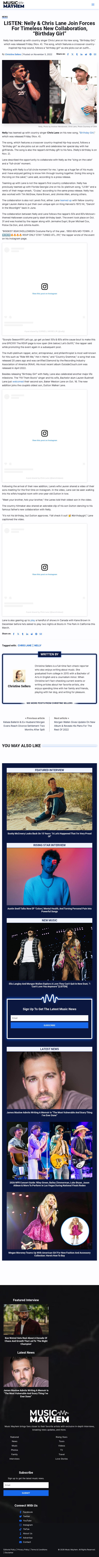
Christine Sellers (19, 686)
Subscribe (49, 1025)
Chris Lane (25, 645)
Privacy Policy (23, 1549)
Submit (26, 1493)
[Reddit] (86, 54)
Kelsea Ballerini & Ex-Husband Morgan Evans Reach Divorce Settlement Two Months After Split (24, 726)
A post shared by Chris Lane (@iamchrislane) (44, 478)
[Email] (95, 54)
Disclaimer (9, 1552)
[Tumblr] (77, 54)
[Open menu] (93, 4)
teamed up (66, 200)
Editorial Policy (9, 1549)
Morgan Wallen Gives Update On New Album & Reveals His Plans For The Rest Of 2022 (74, 726)
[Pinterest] (90, 54)
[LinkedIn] (81, 54)
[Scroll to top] (92, 1551)
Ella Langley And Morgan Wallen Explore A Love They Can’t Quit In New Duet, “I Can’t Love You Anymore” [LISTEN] (49, 985)
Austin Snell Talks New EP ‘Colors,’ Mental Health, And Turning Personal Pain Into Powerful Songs (49, 910)
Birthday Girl (87, 132)
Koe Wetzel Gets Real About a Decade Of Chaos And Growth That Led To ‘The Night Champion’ (26, 1341)
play (33, 620)
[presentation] (49, 801)
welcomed (18, 381)
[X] (72, 54)
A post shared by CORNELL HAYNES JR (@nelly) (44, 331)
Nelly (37, 645)
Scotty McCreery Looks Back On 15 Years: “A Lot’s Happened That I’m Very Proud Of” (50, 835)
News (5, 17)
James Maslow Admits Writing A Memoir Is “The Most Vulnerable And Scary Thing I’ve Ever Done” (49, 1114)
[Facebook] (68, 54)
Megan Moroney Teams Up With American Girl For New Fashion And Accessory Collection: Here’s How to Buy (49, 1254)
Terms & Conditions (39, 1549)
